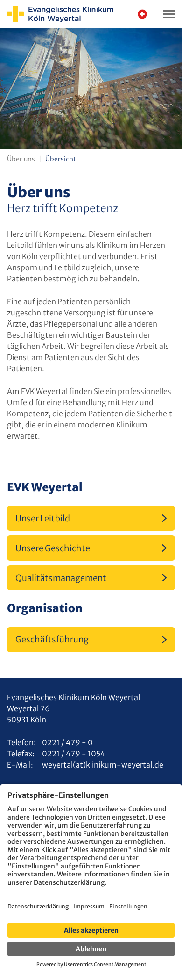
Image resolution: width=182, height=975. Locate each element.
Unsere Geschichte (52, 548)
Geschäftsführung (52, 639)
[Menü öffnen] (169, 14)
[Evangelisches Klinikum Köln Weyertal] (60, 14)
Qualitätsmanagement (60, 578)
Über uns (21, 159)
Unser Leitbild (42, 518)
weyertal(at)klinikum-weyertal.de (102, 764)
